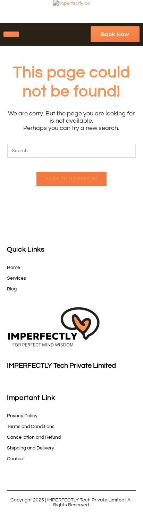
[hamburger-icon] (11, 34)
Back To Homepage (71, 178)
